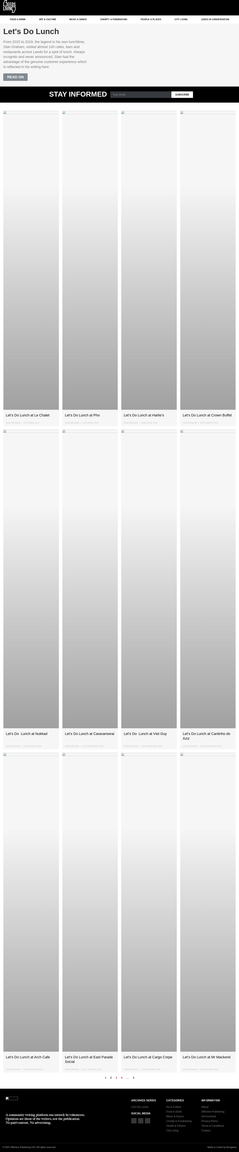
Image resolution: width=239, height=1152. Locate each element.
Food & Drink (18, 19)
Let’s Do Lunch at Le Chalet (27, 415)
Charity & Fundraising (113, 19)
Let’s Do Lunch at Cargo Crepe (148, 1057)
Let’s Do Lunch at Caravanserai (89, 734)
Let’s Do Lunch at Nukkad (26, 734)
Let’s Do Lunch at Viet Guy (145, 734)
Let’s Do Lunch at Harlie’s (144, 415)
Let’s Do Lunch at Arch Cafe (28, 1057)
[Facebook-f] (233, 8)
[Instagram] (220, 8)
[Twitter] (227, 8)
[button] (15, 77)
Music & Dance (78, 19)
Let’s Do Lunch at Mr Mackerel (207, 1057)
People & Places (151, 19)
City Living (181, 19)
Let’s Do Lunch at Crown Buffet (207, 415)
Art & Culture (47, 19)
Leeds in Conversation (215, 19)
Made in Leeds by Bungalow (222, 1147)
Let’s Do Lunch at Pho (82, 415)
